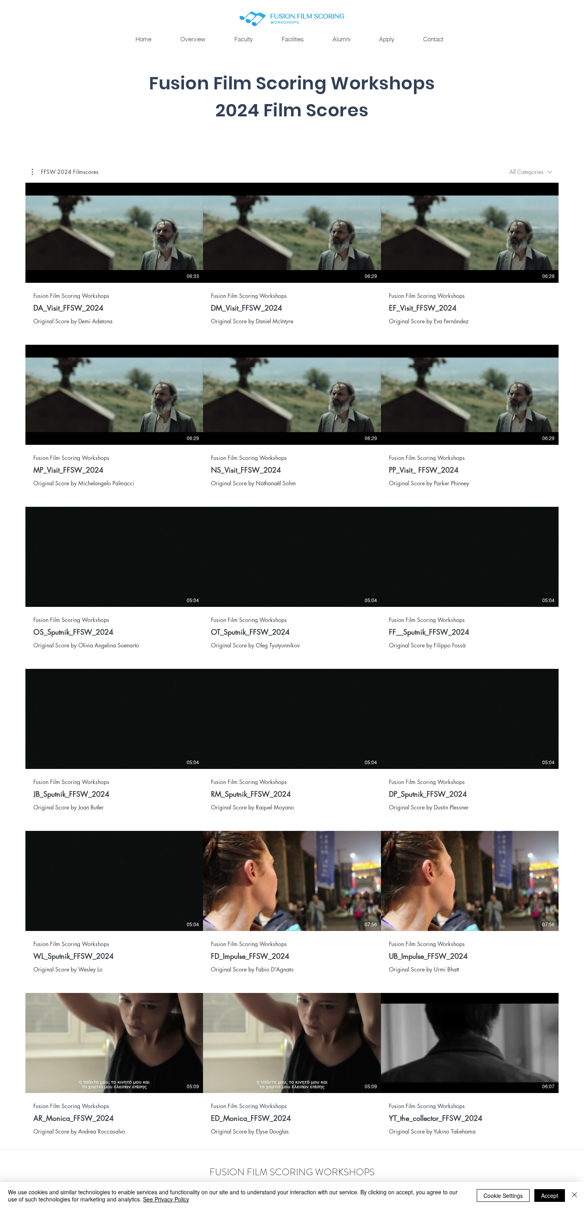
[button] (341, 39)
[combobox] (530, 171)
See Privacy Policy (166, 1199)
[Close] (574, 1195)
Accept (549, 1195)
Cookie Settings (503, 1195)
